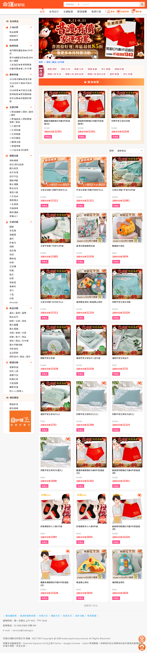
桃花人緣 (13, 370)
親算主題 (13, 155)
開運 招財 (52, 68)
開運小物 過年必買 (97, 73)
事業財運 (13, 367)
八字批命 (13, 196)
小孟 (11, 294)
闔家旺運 (13, 386)
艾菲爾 (12, 266)
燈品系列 (13, 316)
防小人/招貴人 (16, 390)
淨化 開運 (106, 68)
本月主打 (54, 11)
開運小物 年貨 (54, 73)
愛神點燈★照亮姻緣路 (20, 94)
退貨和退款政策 (28, 615)
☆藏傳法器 (15, 141)
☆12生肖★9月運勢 (18, 149)
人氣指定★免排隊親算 (20, 64)
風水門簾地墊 (16, 344)
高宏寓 (12, 250)
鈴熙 (11, 278)
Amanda (13, 302)
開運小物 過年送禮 (74, 73)
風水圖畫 (13, 324)
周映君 (12, 258)
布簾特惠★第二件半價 (20, 68)
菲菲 (11, 254)
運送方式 (55, 615)
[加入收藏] (68, 93)
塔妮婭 (12, 282)
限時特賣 (13, 45)
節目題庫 (13, 408)
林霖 (11, 262)
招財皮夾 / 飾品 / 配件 (20, 356)
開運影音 (13, 404)
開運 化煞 (79, 68)
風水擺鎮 (13, 328)
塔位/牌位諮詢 (16, 164)
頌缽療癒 (13, 160)
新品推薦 (13, 31)
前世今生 (13, 176)
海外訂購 (79, 615)
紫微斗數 (13, 192)
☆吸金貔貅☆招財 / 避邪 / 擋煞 (21, 113)
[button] (129, 150)
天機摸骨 (13, 208)
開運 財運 (119, 68)
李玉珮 (12, 230)
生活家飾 (13, 352)
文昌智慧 (13, 383)
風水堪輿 (13, 184)
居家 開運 (114, 73)
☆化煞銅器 (15, 133)
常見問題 (91, 615)
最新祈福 (13, 74)
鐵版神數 (13, 180)
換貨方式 (67, 615)
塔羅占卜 (13, 216)
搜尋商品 (70, 4)
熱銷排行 (13, 35)
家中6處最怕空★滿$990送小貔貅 (21, 59)
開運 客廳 (92, 68)
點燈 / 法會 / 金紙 (17, 320)
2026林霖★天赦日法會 (20, 90)
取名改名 (13, 188)
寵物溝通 (13, 212)
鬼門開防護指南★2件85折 (21, 52)
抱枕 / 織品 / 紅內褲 (19, 340)
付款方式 (43, 615)
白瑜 (11, 298)
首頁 (42, 11)
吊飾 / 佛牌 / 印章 (17, 332)
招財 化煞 (65, 68)
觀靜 (11, 226)
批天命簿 (13, 172)
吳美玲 (12, 286)
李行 (11, 290)
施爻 (11, 274)
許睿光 (12, 242)
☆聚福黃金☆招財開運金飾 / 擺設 (20, 120)
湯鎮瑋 (12, 234)
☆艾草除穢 (15, 129)
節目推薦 (82, 11)
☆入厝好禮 (15, 125)
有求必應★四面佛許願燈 (20, 100)
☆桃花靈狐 (15, 137)
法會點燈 (68, 11)
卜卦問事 (13, 204)
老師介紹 (96, 11)
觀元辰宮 (13, 168)
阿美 (11, 270)
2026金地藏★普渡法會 (20, 78)
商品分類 (13, 308)
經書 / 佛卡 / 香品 (17, 336)
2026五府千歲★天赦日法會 (20, 84)
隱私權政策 (11, 615)
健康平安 (13, 375)
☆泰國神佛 (15, 145)
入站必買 (13, 27)
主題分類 (13, 107)
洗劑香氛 (13, 348)
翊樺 (11, 246)
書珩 (11, 238)
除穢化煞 (13, 379)
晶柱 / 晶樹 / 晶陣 (17, 312)
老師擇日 (13, 200)
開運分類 (13, 362)
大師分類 (13, 221)
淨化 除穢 (128, 73)
